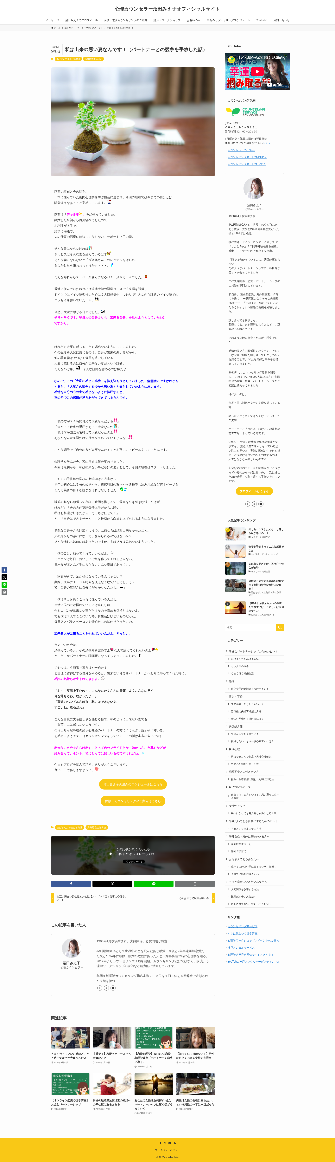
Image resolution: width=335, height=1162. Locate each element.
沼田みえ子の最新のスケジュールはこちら (133, 784)
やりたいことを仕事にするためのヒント (253, 821)
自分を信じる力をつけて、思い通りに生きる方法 (255, 796)
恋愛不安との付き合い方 (244, 771)
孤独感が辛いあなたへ (243, 896)
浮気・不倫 (236, 696)
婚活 (231, 681)
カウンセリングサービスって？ (247, 164)
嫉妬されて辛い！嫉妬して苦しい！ (251, 904)
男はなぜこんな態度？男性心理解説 (251, 756)
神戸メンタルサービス (241, 947)
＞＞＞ (267, 143)
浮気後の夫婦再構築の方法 (246, 711)
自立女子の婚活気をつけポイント (250, 688)
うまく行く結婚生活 (242, 673)
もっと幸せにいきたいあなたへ (248, 881)
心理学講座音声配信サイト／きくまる (251, 954)
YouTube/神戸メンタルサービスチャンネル (254, 961)
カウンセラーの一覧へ (241, 150)
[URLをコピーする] (195, 884)
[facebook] (99, 988)
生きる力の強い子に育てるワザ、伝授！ (253, 866)
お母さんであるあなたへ (244, 859)
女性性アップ (237, 806)
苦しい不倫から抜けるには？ (247, 718)
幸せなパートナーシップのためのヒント (253, 651)
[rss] (174, 1143)
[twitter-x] (106, 988)
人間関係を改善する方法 (245, 889)
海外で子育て (238, 851)
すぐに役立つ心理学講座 (242, 933)
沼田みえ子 (71, 963)
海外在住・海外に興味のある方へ (249, 836)
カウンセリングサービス (242, 926)
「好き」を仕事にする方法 (246, 828)
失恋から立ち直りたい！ (245, 734)
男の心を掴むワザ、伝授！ (246, 764)
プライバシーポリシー (167, 1150)
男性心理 (234, 749)
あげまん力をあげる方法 (68, 58)
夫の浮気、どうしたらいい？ (247, 704)
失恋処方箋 (236, 726)
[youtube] (113, 988)
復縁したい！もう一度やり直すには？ (252, 741)
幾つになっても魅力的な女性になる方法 (253, 813)
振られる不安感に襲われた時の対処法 (252, 779)
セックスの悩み (240, 666)
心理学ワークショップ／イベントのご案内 (253, 940)
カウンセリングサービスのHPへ (247, 157)
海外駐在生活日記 (93, 58)
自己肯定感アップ (240, 787)
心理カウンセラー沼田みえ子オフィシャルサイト (167, 8)
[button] (71, 884)
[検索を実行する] (280, 627)
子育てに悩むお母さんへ (245, 874)
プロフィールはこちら (254, 491)
